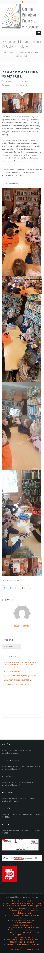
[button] (38, 33)
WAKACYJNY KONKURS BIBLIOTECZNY (17, 680)
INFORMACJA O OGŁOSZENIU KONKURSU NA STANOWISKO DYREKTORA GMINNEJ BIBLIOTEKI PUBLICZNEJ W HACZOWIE (19, 664)
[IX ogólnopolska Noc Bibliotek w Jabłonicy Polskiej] (22, 103)
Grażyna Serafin (22, 626)
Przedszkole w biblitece (13, 671)
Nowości (8, 85)
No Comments (23, 81)
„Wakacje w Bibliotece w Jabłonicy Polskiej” (20, 676)
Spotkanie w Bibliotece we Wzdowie (17, 684)
